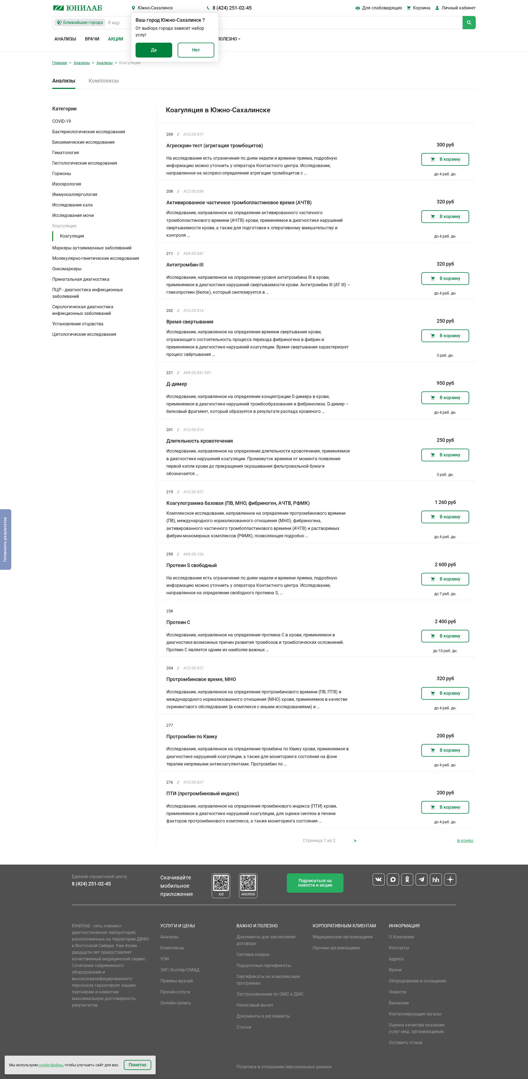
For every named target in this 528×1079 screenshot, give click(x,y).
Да (154, 50)
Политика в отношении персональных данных (284, 1066)
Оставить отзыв (405, 1042)
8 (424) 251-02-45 (232, 8)
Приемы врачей (176, 980)
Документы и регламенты (263, 1016)
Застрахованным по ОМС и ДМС (270, 994)
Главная (59, 63)
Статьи (244, 1027)
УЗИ (164, 958)
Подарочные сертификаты (264, 965)
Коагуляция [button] (64, 225)
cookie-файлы (50, 1065)
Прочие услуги (175, 991)
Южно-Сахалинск (155, 7)
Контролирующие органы (415, 1014)
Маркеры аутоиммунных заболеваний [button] (91, 247)
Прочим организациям (336, 947)
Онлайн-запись (175, 1003)
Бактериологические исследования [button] (88, 131)
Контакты (399, 947)
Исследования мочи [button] (73, 215)
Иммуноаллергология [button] (74, 194)
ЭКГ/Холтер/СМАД (179, 969)
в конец (465, 840)
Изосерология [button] (66, 184)
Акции (115, 39)
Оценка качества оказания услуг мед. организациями (417, 1028)
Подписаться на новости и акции (315, 883)
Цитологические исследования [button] (84, 334)
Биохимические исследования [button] (83, 142)
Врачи (92, 39)
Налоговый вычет (255, 1005)
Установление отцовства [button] (77, 323)
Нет (196, 50)
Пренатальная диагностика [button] (80, 279)
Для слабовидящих (382, 7)
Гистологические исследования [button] (84, 163)
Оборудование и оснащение (417, 980)
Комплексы (104, 80)
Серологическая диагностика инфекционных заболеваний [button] (82, 310)
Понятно (137, 1064)
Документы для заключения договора (266, 940)
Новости (397, 991)
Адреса (396, 958)
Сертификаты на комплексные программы (268, 980)
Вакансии (399, 1003)
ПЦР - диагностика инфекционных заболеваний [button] (87, 293)
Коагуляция (72, 236)
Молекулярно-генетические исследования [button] (95, 258)
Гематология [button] (65, 152)
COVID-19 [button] (61, 121)
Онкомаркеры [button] (66, 268)
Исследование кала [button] (72, 205)
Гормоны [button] (61, 173)
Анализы (65, 39)
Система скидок (253, 954)
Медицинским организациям (343, 936)
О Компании (401, 936)
